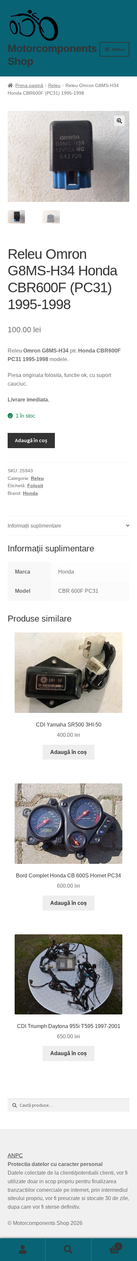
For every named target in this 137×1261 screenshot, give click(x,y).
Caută (68, 1249)
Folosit (35, 485)
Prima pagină (29, 85)
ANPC (15, 1155)
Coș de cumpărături (105, 1244)
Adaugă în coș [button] (68, 752)
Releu (54, 85)
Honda (30, 493)
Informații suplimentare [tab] (34, 526)
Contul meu (23, 1249)
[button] (119, 121)
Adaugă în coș (31, 440)
